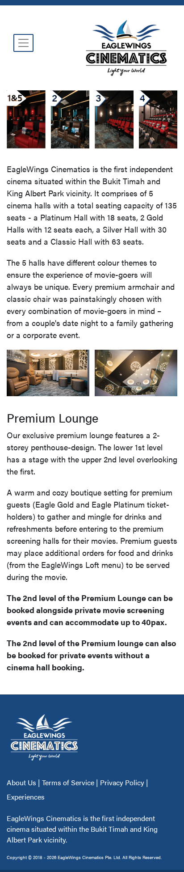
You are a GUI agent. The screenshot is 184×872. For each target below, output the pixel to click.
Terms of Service (68, 782)
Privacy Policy (122, 782)
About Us (22, 782)
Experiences (26, 797)
